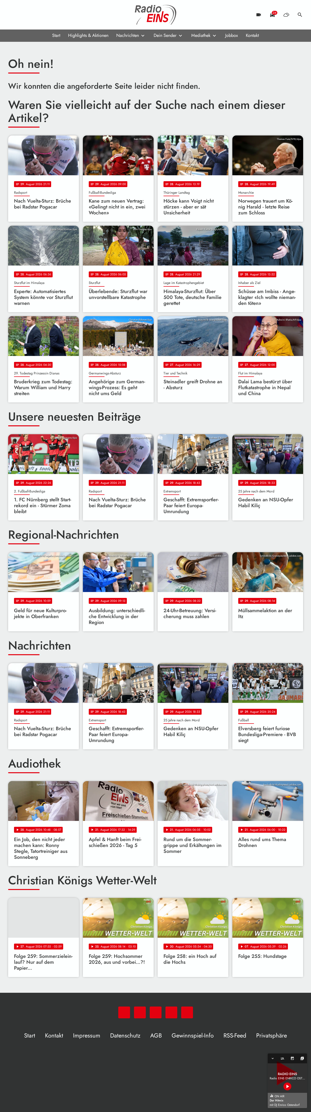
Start (56, 35)
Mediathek (200, 35)
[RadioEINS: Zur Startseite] (155, 15)
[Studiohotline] (52, 15)
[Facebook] (23, 15)
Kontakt (252, 35)
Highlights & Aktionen (88, 35)
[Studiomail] (42, 15)
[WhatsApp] (13, 15)
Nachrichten (127, 35)
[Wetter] (286, 15)
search (300, 15)
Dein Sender (165, 35)
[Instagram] (33, 15)
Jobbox (231, 35)
